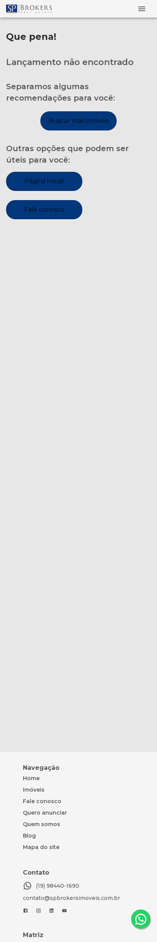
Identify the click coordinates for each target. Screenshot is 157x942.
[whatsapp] (140, 919)
